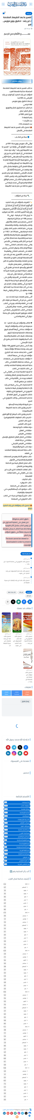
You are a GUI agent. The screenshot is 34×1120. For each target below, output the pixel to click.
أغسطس (24, 887)
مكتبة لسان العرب (8, 1109)
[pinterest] (8, 747)
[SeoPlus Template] (30, 1109)
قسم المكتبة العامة (17, 854)
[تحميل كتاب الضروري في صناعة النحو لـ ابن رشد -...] (27, 622)
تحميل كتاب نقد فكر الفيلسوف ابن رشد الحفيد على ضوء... (17, 572)
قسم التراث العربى (17, 833)
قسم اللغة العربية (17, 850)
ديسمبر (24, 916)
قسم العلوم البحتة (17, 843)
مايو (25, 897)
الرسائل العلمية (17, 809)
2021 (26, 1068)
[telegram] (14, 747)
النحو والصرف (17, 816)
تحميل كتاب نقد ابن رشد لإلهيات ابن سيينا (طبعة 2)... (16, 581)
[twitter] (20, 747)
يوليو (25, 890)
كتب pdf (29, 596)
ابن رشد (29, 13)
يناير (25, 909)
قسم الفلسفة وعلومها (17, 847)
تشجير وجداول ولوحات (17, 819)
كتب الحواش (17, 857)
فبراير (24, 906)
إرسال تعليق (25, 701)
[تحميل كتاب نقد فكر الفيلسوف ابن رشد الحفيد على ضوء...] (17, 622)
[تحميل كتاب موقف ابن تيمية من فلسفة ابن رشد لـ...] (27, 659)
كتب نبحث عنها (12, 592)
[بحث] (3, 4)
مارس (24, 903)
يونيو (25, 893)
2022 (26, 1027)
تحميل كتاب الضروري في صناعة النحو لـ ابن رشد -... (16, 562)
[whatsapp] (20, 753)
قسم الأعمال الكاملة (17, 829)
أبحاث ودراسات (17, 802)
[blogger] (17, 1116)
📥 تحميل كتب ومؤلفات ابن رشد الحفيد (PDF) (17, 507)
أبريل (25, 900)
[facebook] (26, 747)
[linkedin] (8, 753)
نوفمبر (24, 919)
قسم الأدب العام (17, 826)
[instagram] (14, 753)
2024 (26, 950)
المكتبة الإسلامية (17, 812)
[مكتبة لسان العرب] (17, 4)
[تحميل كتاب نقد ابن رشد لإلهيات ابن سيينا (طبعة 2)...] (6, 622)
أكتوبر (24, 960)
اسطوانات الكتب (17, 805)
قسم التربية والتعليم (17, 836)
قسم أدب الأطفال (17, 823)
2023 (26, 992)
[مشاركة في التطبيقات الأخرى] (7, 601)
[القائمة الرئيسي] (30, 4)
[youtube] (26, 753)
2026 (26, 884)
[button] (24, 601)
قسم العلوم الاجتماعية (17, 840)
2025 (26, 912)
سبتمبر (24, 922)
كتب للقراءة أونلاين (17, 860)
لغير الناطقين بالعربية (17, 864)
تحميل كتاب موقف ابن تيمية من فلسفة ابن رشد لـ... (28, 677)
